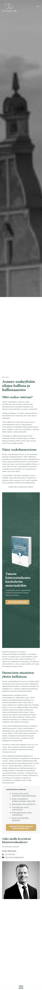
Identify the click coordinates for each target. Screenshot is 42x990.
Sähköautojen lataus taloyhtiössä (23, 804)
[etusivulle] (10, 7)
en (38, 6)
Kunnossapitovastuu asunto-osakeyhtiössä (22, 814)
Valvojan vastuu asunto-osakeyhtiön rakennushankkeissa (24, 794)
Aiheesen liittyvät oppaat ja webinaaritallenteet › (21, 827)
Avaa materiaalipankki (17, 602)
